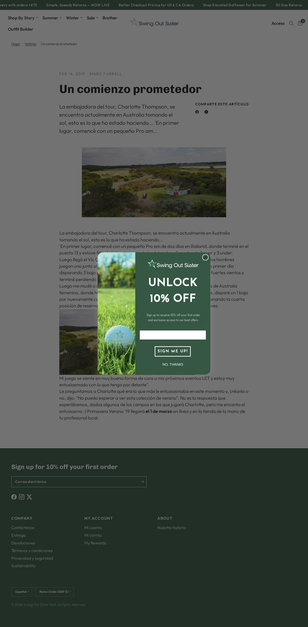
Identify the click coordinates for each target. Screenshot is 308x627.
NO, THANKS (172, 364)
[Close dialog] (205, 257)
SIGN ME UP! (173, 351)
